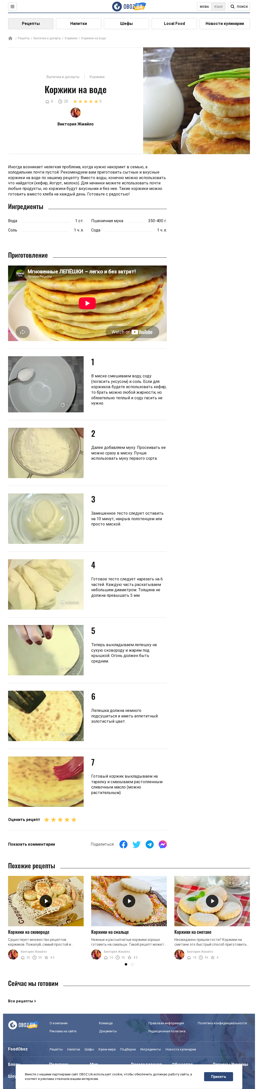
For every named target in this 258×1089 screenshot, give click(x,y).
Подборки (128, 1049)
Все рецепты (20, 1001)
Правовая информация (166, 1023)
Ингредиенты (150, 1049)
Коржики (71, 38)
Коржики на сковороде (28, 932)
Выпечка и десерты (47, 38)
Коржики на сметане (192, 932)
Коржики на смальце (110, 932)
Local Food (174, 23)
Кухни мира (107, 1049)
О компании (59, 1023)
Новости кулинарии (225, 23)
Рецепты (31, 23)
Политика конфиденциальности (222, 1023)
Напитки (78, 23)
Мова (204, 7)
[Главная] (10, 38)
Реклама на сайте (63, 1031)
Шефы (126, 23)
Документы (108, 1031)
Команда (106, 1023)
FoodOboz (18, 1049)
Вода (12, 220)
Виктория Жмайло (34, 951)
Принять (218, 1077)
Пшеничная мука (107, 220)
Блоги (14, 1064)
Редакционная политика (166, 1031)
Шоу (12, 1076)
